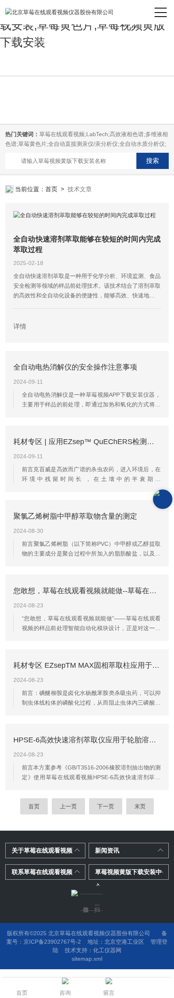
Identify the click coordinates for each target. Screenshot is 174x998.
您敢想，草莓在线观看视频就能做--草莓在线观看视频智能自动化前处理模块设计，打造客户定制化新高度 (87, 591)
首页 (51, 189)
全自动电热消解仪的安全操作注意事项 (75, 367)
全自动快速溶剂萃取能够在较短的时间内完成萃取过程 (87, 244)
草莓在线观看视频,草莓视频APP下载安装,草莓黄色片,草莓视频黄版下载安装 (87, 25)
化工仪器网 (107, 950)
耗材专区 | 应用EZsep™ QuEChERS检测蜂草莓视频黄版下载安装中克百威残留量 (87, 442)
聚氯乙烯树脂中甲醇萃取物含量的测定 (75, 516)
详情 (19, 326)
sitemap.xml (87, 958)
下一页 (105, 806)
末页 (140, 806)
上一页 (68, 806)
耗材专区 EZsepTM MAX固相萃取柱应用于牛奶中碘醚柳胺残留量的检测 (87, 665)
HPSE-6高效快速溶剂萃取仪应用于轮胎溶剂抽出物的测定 (87, 740)
